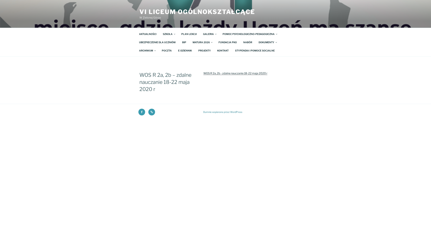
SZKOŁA (168, 34)
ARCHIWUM (146, 50)
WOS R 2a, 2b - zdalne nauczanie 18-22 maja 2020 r (235, 73)
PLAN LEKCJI (189, 34)
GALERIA (208, 34)
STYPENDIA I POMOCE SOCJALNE (255, 50)
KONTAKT (223, 50)
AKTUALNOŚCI (147, 34)
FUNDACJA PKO (228, 42)
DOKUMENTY (266, 42)
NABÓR (247, 42)
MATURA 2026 (201, 42)
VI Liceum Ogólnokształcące (197, 12)
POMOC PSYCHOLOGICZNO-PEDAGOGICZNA (249, 34)
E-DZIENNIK (185, 50)
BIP (184, 42)
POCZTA (167, 50)
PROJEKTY (204, 50)
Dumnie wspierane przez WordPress (222, 112)
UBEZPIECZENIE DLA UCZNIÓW (157, 42)
